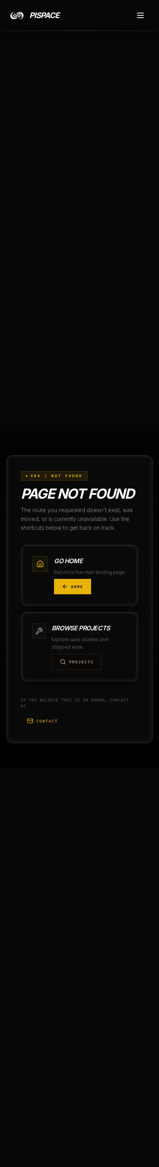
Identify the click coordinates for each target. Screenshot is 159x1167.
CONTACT (47, 721)
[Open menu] (140, 15)
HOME (77, 587)
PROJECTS (81, 662)
